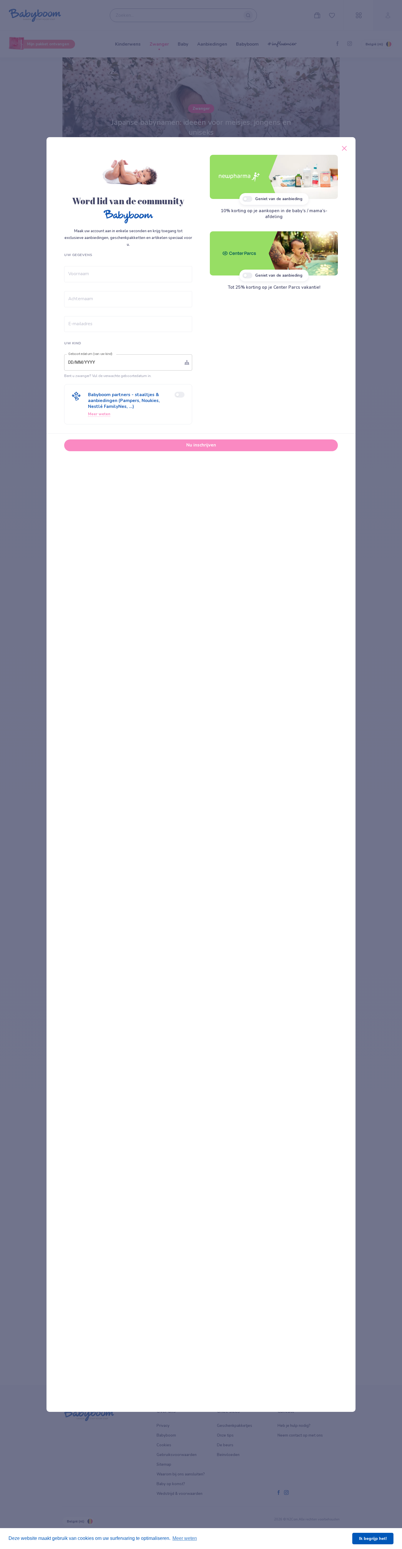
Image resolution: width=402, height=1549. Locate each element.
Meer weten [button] (184, 1538)
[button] (128, 404)
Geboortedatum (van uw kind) (90, 354)
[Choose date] (187, 362)
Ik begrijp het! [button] (373, 1538)
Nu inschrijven (201, 445)
